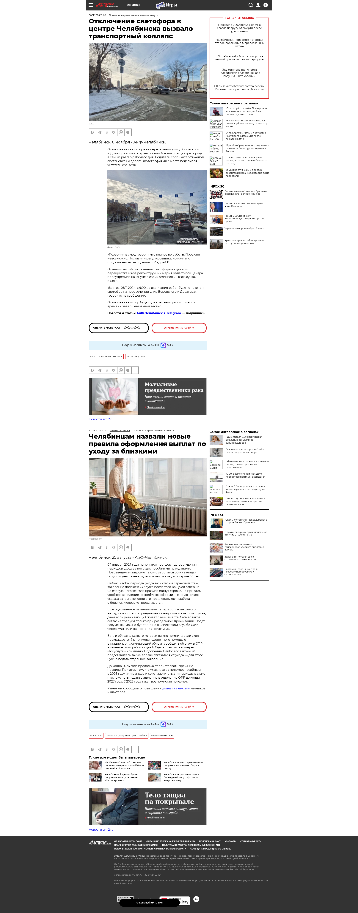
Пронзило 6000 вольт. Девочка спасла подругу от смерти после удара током (239, 28)
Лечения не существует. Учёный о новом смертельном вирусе (245, 451)
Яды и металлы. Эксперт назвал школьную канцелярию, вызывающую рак (244, 439)
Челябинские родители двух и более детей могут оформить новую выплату (181, 777)
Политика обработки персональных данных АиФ (191, 845)
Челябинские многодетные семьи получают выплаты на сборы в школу (183, 765)
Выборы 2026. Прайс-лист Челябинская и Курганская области (150, 849)
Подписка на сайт (209, 841)
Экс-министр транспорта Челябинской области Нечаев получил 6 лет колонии (239, 73)
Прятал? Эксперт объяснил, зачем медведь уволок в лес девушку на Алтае (245, 489)
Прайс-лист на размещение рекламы (136, 845)
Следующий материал (149, 903)
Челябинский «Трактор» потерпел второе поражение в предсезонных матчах (239, 43)
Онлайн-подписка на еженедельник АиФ (170, 841)
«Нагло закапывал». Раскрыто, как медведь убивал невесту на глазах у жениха (246, 123)
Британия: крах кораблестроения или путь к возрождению (244, 242)
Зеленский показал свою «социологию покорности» (240, 558)
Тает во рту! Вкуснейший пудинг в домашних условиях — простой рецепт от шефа (245, 501)
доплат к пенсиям (176, 688)
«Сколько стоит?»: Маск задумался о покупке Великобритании (245, 521)
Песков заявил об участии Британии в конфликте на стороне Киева (245, 192)
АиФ (91, 123)
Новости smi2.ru (101, 419)
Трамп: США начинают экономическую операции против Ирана (244, 218)
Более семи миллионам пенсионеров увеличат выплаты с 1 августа (244, 547)
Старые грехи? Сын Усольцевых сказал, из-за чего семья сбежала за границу (246, 160)
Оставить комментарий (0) (179, 328)
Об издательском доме (128, 841)
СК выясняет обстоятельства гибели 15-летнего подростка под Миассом (239, 88)
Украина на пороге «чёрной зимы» (244, 228)
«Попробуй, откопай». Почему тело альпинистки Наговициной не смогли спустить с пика (246, 111)
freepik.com (95, 538)
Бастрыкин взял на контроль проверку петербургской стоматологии (241, 572)
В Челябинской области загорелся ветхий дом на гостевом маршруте (239, 58)
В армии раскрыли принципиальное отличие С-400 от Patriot (245, 533)
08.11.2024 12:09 (97, 15)
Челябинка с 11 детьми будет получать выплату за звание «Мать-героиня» (121, 777)
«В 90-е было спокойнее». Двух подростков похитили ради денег (245, 475)
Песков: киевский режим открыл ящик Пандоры (243, 205)
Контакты (230, 841)
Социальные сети (250, 841)
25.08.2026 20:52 (98, 430)
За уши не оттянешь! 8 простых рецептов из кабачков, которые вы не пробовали (247, 172)
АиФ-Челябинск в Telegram (158, 313)
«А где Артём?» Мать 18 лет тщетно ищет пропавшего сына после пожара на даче (246, 135)
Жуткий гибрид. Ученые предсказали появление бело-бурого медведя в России (247, 148)
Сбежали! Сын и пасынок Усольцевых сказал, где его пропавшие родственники (247, 464)
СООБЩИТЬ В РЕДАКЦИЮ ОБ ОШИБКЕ (210, 849)
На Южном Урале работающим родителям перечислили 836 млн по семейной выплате (124, 765)
